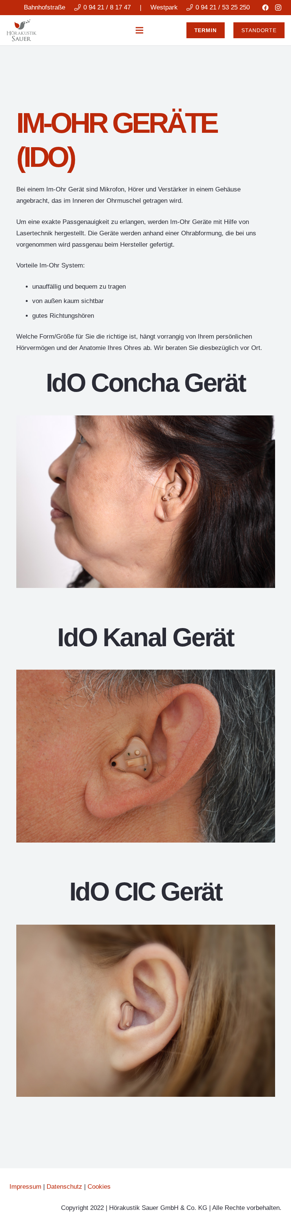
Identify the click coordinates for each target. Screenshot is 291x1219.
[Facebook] (265, 7)
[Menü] (140, 30)
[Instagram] (278, 7)
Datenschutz (64, 1186)
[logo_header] (21, 30)
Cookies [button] (99, 1186)
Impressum (25, 1186)
